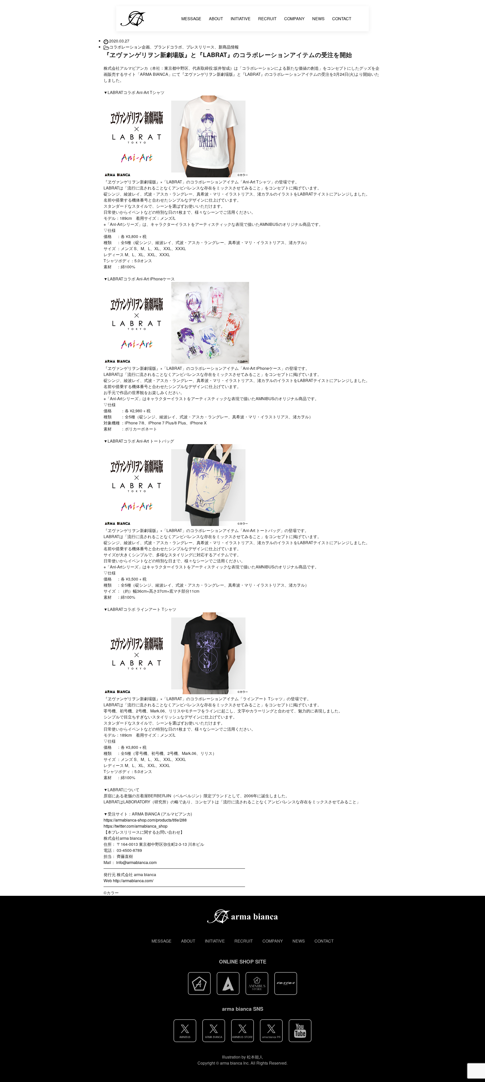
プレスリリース (200, 47)
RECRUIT (267, 18)
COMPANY (294, 18)
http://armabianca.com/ (133, 880)
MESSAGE (191, 18)
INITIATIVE (241, 18)
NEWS (318, 18)
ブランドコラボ (168, 47)
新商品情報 (229, 47)
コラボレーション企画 (129, 47)
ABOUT (216, 18)
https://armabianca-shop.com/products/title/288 (145, 820)
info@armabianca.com (136, 862)
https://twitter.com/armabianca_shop (135, 826)
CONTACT (341, 18)
